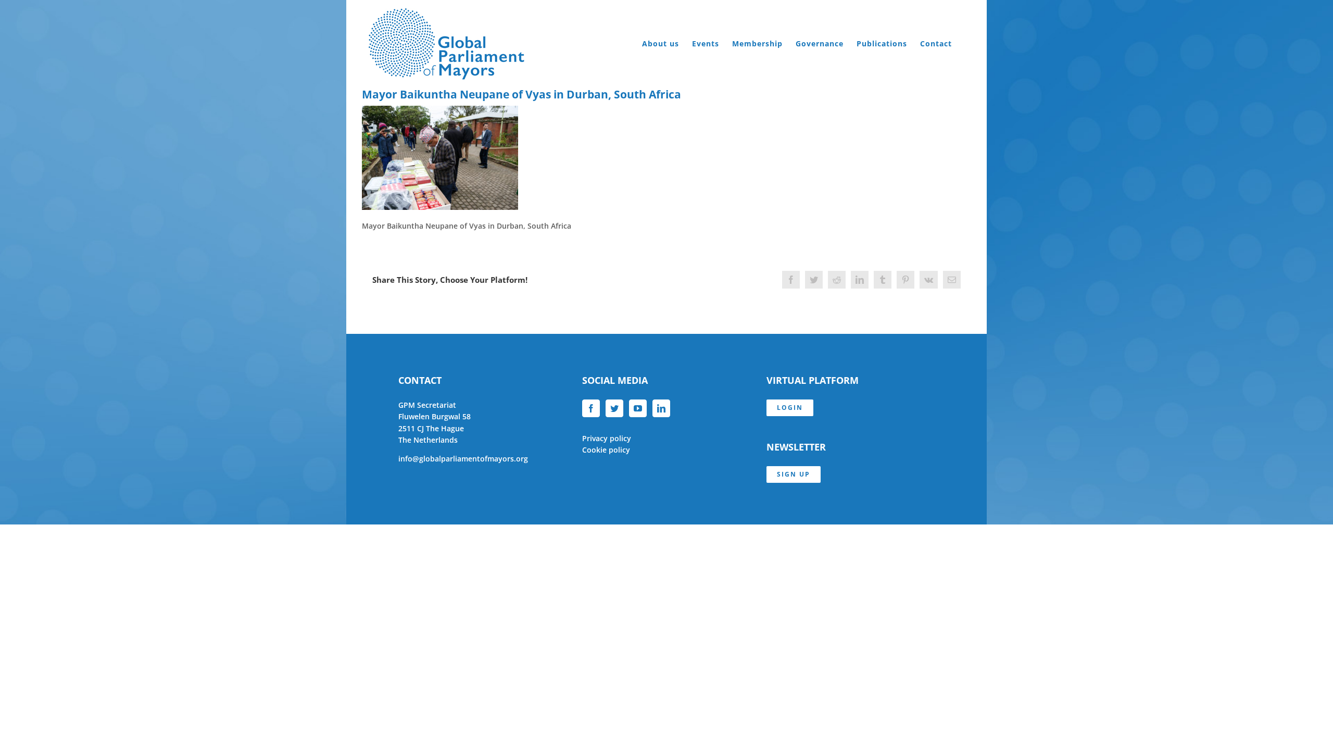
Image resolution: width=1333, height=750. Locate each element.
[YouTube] (638, 408)
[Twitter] (614, 408)
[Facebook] (591, 408)
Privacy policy (606, 438)
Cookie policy (606, 450)
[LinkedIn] (661, 408)
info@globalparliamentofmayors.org (463, 459)
